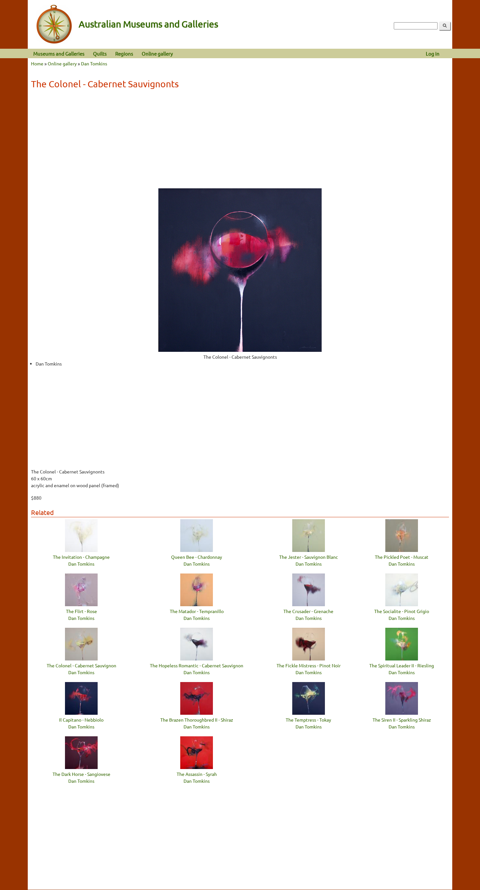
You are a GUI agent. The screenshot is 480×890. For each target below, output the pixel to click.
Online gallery (157, 53)
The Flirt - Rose (81, 611)
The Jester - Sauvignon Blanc (308, 557)
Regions (124, 53)
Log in (433, 53)
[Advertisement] (240, 141)
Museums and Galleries (59, 53)
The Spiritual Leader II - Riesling (401, 665)
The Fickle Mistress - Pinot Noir (309, 665)
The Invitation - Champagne (81, 557)
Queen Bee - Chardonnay (196, 557)
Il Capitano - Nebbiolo (81, 720)
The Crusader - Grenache (308, 611)
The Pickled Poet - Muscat (401, 557)
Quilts (100, 53)
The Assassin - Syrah (197, 774)
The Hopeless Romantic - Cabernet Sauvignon (196, 665)
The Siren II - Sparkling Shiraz (402, 720)
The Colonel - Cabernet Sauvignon (81, 665)
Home (37, 63)
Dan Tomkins (94, 63)
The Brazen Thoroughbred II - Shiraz (196, 720)
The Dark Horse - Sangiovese (81, 774)
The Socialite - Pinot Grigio (401, 611)
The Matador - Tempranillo (197, 611)
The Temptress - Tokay (308, 720)
